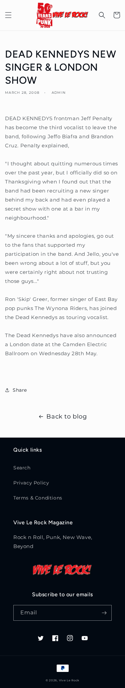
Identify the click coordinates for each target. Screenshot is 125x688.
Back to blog (66, 416)
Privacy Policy (31, 483)
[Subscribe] (104, 613)
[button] (8, 15)
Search (22, 468)
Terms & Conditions (37, 498)
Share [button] (20, 390)
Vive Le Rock (69, 680)
